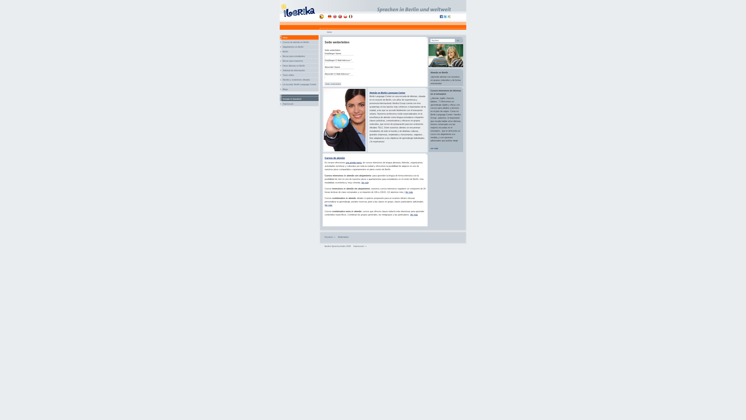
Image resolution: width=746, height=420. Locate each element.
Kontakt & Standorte (292, 99)
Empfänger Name (333, 53)
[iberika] (299, 10)
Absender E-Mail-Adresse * (337, 74)
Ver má (364, 182)
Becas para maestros (293, 61)
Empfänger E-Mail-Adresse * (338, 60)
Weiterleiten (343, 237)
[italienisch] (351, 16)
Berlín (285, 51)
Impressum (288, 104)
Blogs (285, 89)
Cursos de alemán (335, 158)
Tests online (288, 75)
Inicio (285, 37)
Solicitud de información (294, 70)
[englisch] (335, 16)
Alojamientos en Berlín (293, 47)
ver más (434, 148)
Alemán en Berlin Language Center (387, 93)
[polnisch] (345, 16)
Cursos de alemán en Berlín (296, 42)
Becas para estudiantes (294, 56)
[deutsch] (330, 16)
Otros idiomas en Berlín (294, 66)
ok (458, 40)
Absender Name (332, 67)
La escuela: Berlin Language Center (299, 84)
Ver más (409, 192)
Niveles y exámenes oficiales (296, 80)
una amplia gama (354, 162)
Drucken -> (330, 237)
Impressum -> (360, 246)
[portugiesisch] (340, 16)
